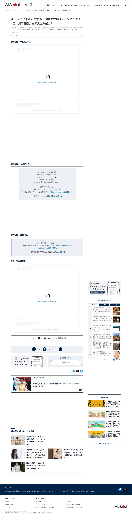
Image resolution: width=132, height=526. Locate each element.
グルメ (59, 5)
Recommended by (108, 359)
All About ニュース (10, 10)
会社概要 (38, 501)
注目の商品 (98, 5)
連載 (48, 5)
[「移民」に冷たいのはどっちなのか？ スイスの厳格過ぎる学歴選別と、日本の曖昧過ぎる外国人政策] (113, 434)
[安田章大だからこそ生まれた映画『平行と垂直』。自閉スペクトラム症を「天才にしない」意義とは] (113, 403)
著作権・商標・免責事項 (73, 504)
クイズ (106, 5)
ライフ (53, 5)
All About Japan (9, 504)
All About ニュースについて (74, 507)
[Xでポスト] (77, 371)
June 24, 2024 (61, 252)
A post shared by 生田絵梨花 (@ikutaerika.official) (47, 329)
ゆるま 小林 (14, 35)
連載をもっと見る (104, 443)
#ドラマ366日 (48, 192)
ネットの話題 (114, 5)
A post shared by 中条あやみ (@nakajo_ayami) (47, 110)
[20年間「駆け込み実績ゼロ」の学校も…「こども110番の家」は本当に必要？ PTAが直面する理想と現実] (113, 413)
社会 (65, 5)
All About (7, 501)
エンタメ (82, 5)
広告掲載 (69, 501)
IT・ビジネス (72, 5)
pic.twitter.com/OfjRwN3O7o (47, 248)
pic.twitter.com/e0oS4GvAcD (63, 192)
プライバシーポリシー (42, 504)
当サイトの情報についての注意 (45, 507)
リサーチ (90, 5)
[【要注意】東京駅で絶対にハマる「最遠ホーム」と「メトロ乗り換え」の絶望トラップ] (113, 424)
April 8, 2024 (58, 196)
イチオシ (7, 507)
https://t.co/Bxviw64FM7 (64, 245)
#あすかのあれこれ (47, 245)
